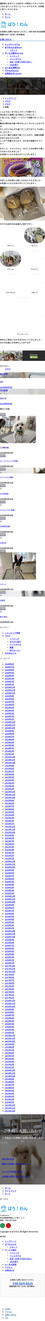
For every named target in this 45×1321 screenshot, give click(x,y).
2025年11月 (10, 690)
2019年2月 (9, 925)
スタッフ (13, 50)
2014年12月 (10, 1070)
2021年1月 (9, 858)
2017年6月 (9, 983)
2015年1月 (9, 1067)
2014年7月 (9, 1084)
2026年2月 (9, 681)
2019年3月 (9, 922)
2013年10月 (10, 1110)
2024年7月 (9, 736)
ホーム (8, 14)
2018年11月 (10, 933)
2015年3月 (9, 1061)
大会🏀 (4, 447)
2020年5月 (9, 881)
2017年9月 (9, 974)
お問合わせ (9, 1270)
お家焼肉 (5, 526)
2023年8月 (9, 768)
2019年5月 (9, 916)
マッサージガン (7, 510)
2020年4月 (9, 884)
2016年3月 (9, 1026)
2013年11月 (10, 1108)
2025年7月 (9, 701)
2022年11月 (10, 794)
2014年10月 (10, 1076)
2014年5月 (9, 1090)
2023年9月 (9, 765)
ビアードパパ (7, 477)
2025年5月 (9, 707)
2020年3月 (9, 887)
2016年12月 (10, 1000)
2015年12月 (10, 1035)
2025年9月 (9, 695)
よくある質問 (10, 1264)
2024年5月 (9, 742)
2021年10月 (10, 832)
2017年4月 (9, 989)
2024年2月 (9, 751)
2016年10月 (10, 1006)
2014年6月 (9, 1087)
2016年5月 (9, 1020)
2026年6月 (9, 669)
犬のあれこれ (10, 653)
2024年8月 (9, 733)
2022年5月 (9, 812)
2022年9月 (9, 800)
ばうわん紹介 (15, 641)
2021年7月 (9, 841)
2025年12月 (10, 687)
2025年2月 (9, 716)
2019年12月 (10, 896)
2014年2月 (9, 1099)
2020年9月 (9, 870)
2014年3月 (9, 1096)
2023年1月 (9, 788)
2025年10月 (10, 693)
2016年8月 (9, 1012)
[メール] (2, 1225)
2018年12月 (10, 931)
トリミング (14, 56)
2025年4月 (9, 710)
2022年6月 (9, 809)
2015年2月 (9, 1064)
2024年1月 (9, 754)
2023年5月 (9, 777)
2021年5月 (9, 846)
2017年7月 (9, 980)
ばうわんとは (10, 1244)
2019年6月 (9, 913)
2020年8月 (9, 872)
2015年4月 (9, 1058)
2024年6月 (9, 739)
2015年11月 (10, 1038)
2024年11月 (10, 724)
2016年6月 (9, 1018)
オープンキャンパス (9, 461)
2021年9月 (9, 835)
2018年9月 (9, 939)
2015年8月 (9, 1047)
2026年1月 (9, 684)
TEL (7, 1317)
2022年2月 (9, 820)
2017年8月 (9, 977)
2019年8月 (9, 907)
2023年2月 (9, 785)
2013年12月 (10, 1105)
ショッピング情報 (12, 632)
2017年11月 (10, 968)
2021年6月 (9, 843)
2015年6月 (9, 1052)
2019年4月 (9, 919)
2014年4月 (9, 1093)
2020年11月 (10, 864)
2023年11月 (10, 759)
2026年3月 (9, 678)
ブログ (8, 368)
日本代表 (3, 543)
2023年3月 (9, 783)
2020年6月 (9, 878)
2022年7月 (9, 806)
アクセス (8, 1267)
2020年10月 (10, 867)
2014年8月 (9, 1081)
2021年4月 (9, 849)
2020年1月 (9, 893)
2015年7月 (9, 1049)
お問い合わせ (6, 39)
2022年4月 (9, 814)
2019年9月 (9, 904)
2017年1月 (9, 997)
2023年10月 (10, 762)
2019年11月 (10, 899)
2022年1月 (9, 823)
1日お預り (14, 64)
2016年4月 (9, 1023)
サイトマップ (10, 1190)
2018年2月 (9, 960)
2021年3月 (9, 852)
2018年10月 (10, 936)
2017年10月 (10, 971)
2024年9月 (9, 730)
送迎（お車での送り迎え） (21, 61)
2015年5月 (9, 1055)
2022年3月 (9, 817)
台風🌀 (2, 600)
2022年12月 (10, 791)
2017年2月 (9, 994)
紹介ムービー (15, 650)
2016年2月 (9, 1029)
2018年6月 (9, 948)
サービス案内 (10, 1249)
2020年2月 (9, 890)
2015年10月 (10, 1041)
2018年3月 (9, 957)
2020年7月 (9, 875)
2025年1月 (9, 719)
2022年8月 (9, 803)
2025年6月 (9, 704)
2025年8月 (9, 698)
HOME (8, 1308)
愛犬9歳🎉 (4, 617)
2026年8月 (9, 664)
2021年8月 (9, 838)
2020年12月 (10, 861)
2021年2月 (9, 855)
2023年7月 (9, 771)
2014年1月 (9, 1102)
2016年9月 (9, 1009)
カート (8, 16)
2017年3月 (9, 991)
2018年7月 (9, 945)
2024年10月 (10, 727)
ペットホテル (15, 58)
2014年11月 (10, 1073)
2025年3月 (9, 713)
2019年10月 (10, 901)
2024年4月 (9, 745)
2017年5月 (9, 986)
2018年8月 (9, 942)
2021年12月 (10, 826)
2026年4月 (9, 675)
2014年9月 (9, 1078)
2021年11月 (10, 829)
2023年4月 (9, 780)
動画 (11, 647)
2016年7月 (9, 1015)
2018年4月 (9, 954)
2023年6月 (9, 774)
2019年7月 (9, 910)
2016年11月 (10, 1003)
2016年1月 (9, 1032)
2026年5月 (9, 672)
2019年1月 (9, 928)
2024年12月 (10, 722)
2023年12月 (10, 756)
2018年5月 (9, 951)
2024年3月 (9, 748)
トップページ (10, 1241)
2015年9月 (9, 1044)
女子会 (4, 494)
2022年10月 (10, 797)
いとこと (3, 584)
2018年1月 (9, 962)
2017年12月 (10, 965)
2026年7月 (9, 666)
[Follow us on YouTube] (8, 1225)
